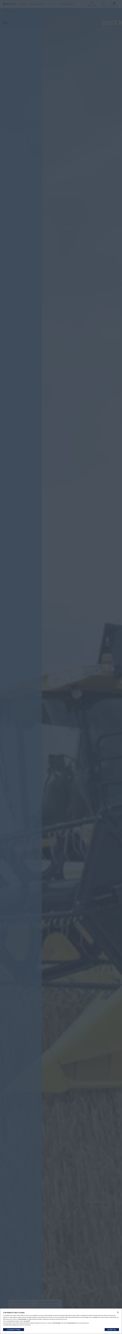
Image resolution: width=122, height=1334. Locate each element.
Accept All (111, 1329)
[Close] (118, 1312)
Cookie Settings (13, 1329)
